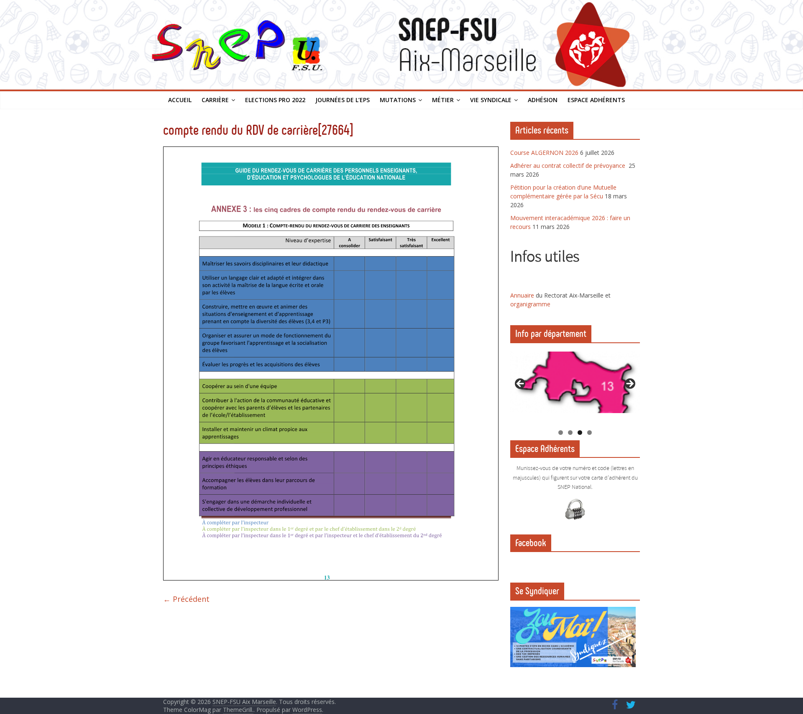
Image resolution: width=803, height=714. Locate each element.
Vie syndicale (490, 100)
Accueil (180, 100)
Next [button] (629, 384)
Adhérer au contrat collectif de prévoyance (568, 166)
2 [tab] (570, 432)
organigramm (528, 304)
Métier (443, 100)
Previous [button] (520, 384)
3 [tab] (580, 432)
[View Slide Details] (575, 382)
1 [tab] (560, 432)
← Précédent (186, 599)
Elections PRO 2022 (275, 100)
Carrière (215, 100)
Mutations (398, 100)
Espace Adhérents (596, 100)
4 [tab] (589, 432)
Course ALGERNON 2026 (544, 153)
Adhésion (542, 100)
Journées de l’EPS (342, 100)
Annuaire (523, 295)
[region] (575, 386)
